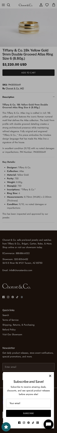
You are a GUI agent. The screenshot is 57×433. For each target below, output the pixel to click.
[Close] (50, 375)
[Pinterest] (28, 423)
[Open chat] (48, 424)
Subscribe (28, 413)
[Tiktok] (33, 423)
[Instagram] (24, 423)
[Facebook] (19, 423)
